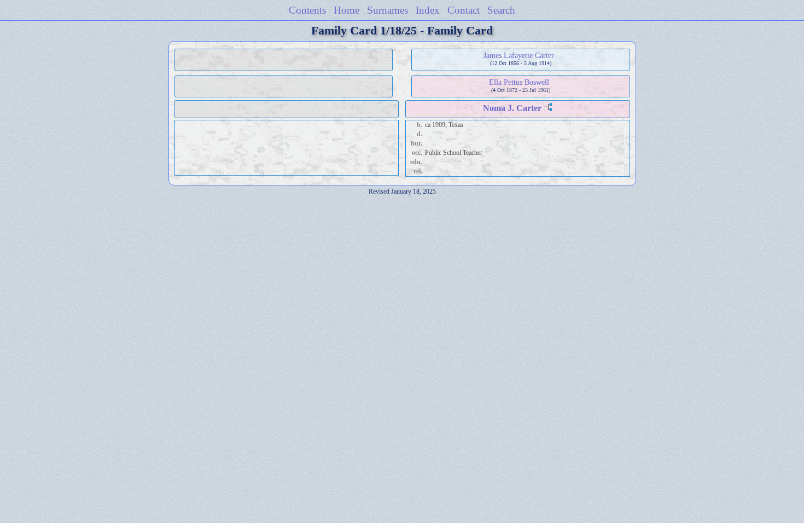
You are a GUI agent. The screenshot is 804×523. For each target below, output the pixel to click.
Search (501, 10)
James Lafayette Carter (518, 55)
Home (346, 10)
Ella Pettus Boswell (519, 82)
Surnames (387, 10)
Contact (463, 10)
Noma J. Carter (512, 108)
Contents (307, 10)
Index (428, 10)
